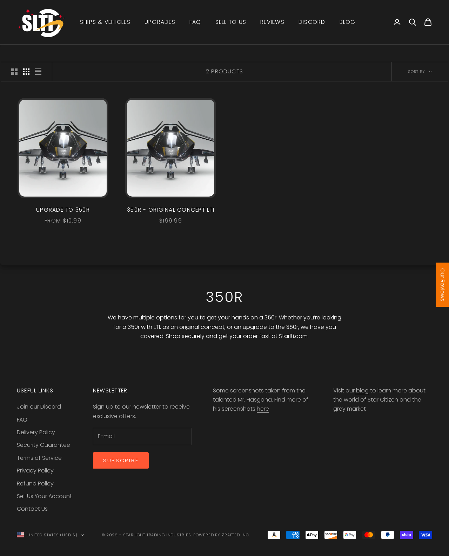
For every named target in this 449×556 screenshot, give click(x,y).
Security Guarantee (43, 445)
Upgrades (160, 22)
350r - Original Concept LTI (170, 209)
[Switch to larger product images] (14, 71)
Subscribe (121, 460)
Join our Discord (39, 407)
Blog (348, 22)
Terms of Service (39, 458)
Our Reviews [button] (442, 284)
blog (362, 390)
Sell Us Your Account (44, 496)
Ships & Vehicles (105, 22)
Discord (312, 22)
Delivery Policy (36, 432)
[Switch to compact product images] (38, 71)
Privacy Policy (35, 470)
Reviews (272, 22)
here (263, 409)
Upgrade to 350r (63, 209)
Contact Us (32, 509)
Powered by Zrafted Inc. (221, 535)
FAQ (195, 22)
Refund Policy (35, 483)
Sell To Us (230, 22)
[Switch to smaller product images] (26, 71)
